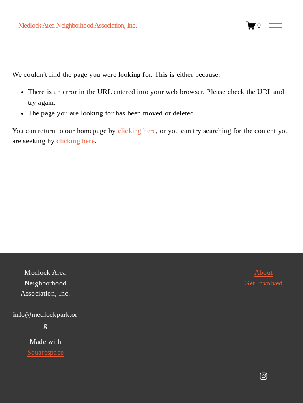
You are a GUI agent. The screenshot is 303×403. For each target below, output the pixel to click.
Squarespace (45, 352)
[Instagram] (263, 376)
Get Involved (263, 283)
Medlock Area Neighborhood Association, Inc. (77, 25)
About (263, 272)
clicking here (137, 131)
